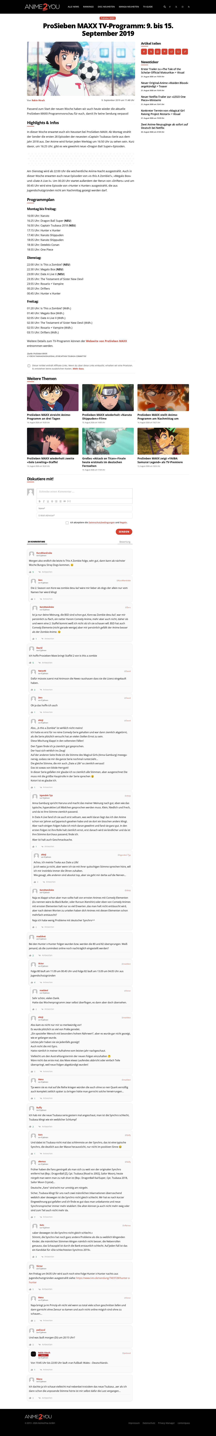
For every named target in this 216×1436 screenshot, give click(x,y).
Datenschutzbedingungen (102, 522)
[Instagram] (182, 6)
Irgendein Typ (125, 855)
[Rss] (188, 6)
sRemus (127, 1225)
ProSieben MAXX (107, 18)
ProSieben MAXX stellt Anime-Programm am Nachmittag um (158, 416)
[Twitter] (176, 6)
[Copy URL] (185, 52)
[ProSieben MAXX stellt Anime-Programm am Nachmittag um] (163, 397)
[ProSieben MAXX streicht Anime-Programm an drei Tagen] (53, 397)
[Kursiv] (44, 501)
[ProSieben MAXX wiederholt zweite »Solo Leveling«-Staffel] (53, 441)
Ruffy (128, 1135)
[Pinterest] (164, 52)
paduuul (127, 1353)
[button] (164, 6)
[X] (151, 52)
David (128, 671)
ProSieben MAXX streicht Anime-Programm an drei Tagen (49, 416)
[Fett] (40, 501)
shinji (128, 795)
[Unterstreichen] (48, 501)
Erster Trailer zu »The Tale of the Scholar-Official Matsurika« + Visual (162, 70)
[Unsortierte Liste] (60, 501)
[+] (69, 501)
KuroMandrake (124, 580)
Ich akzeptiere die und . (98, 522)
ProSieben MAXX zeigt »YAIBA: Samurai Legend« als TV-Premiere (160, 460)
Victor (128, 991)
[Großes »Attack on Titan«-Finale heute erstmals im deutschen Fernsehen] (108, 441)
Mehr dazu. (78, 368)
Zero (129, 607)
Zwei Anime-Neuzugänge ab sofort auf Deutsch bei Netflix (164, 126)
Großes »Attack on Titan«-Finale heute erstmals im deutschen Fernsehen (104, 462)
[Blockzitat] (64, 501)
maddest (127, 964)
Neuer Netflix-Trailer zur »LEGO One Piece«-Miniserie (163, 98)
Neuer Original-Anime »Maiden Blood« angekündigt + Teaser (164, 84)
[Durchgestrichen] (52, 501)
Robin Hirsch (38, 100)
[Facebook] (170, 6)
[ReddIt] (171, 52)
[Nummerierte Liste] (56, 501)
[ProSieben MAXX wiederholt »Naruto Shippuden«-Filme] (108, 397)
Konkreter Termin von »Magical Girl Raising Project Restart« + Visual (163, 112)
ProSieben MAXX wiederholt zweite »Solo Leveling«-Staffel (50, 460)
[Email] (178, 52)
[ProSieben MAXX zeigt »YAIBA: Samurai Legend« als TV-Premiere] (163, 441)
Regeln (123, 522)
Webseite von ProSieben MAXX (106, 341)
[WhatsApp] (158, 52)
